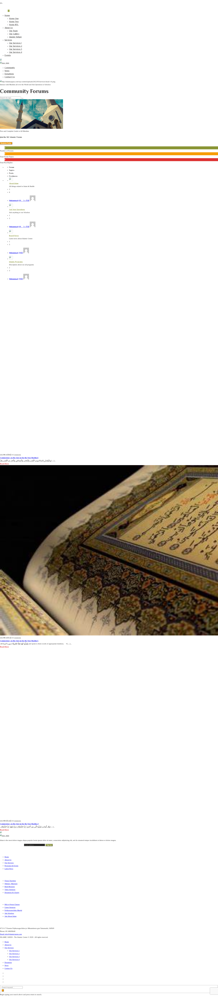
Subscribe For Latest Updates (12, 845)
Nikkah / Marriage (11, 884)
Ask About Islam (10, 916)
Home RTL (14, 25)
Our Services (9, 863)
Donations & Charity (12, 892)
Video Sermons (10, 890)
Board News (14, 236)
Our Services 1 (15, 43)
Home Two (14, 21)
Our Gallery (14, 34)
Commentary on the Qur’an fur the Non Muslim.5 (19, 641)
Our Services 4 (15, 52)
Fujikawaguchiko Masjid (13, 910)
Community (10, 68)
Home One (14, 18)
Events (8, 55)
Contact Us (10, 77)
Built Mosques (10, 887)
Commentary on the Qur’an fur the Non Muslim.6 (19, 458)
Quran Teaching (10, 881)
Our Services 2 (15, 46)
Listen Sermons (10, 907)
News (7, 71)
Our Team (13, 31)
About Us (9, 28)
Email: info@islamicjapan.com (11, 934)
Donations (9, 74)
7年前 (21, 253)
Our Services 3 (15, 49)
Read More (4, 464)
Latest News (9, 869)
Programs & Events (11, 866)
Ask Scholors (9, 913)
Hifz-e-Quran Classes (12, 904)
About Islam (13, 183)
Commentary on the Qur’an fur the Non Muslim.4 (19, 824)
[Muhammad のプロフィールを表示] (32, 200)
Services (8, 40)
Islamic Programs (16, 262)
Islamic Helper (15, 37)
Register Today (6, 143)
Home (7, 15)
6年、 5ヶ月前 (24, 200)
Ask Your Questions (17, 209)
